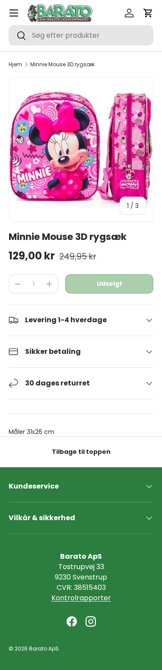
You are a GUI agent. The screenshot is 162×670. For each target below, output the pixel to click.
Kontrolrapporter (81, 598)
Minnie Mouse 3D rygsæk (62, 64)
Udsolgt (109, 283)
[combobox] (81, 35)
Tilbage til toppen (81, 451)
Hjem (15, 64)
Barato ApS (44, 648)
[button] (148, 13)
